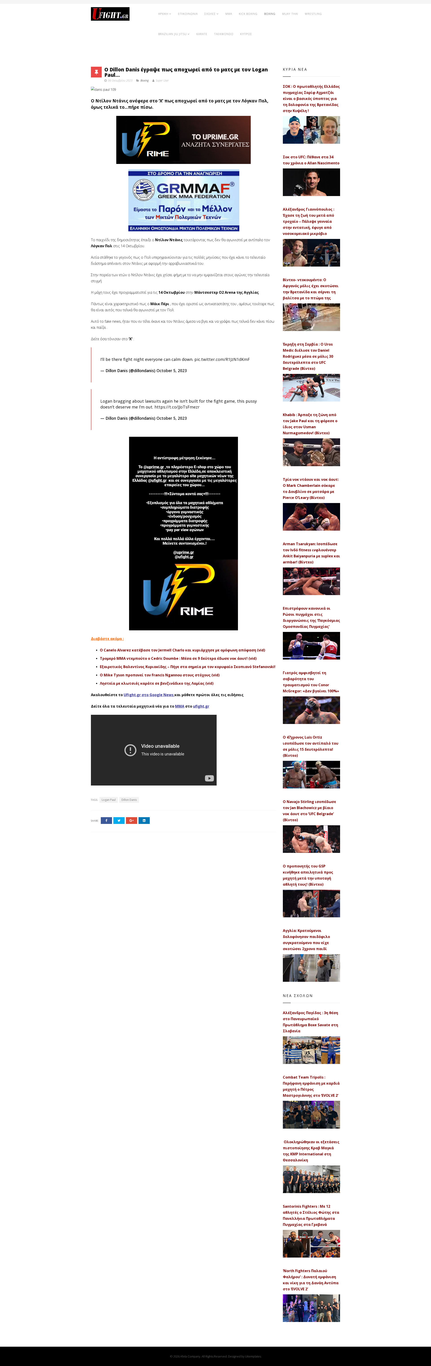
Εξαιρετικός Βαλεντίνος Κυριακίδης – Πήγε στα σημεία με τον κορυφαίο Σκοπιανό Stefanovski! (187, 666)
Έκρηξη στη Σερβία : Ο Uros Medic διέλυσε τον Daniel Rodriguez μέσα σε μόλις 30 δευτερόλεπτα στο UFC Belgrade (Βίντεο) (308, 356)
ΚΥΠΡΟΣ (246, 34)
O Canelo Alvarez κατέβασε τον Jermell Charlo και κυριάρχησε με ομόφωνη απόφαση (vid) (182, 650)
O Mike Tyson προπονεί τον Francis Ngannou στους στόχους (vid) (160, 675)
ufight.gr (201, 706)
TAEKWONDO (223, 34)
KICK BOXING (248, 14)
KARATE (201, 34)
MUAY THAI (290, 14)
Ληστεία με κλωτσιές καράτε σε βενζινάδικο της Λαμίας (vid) (156, 683)
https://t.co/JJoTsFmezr (177, 407)
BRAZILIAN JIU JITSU (172, 34)
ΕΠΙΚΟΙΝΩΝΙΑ (188, 14)
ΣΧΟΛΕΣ (210, 14)
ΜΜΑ (179, 706)
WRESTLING (313, 14)
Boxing (145, 80)
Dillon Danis (129, 800)
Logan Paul (109, 800)
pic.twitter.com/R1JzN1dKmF (222, 359)
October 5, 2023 (171, 370)
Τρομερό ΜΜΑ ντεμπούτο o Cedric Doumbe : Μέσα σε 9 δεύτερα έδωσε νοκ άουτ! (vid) (178, 658)
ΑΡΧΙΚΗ (163, 14)
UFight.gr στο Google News (149, 694)
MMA (228, 14)
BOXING (269, 14)
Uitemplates (253, 1356)
